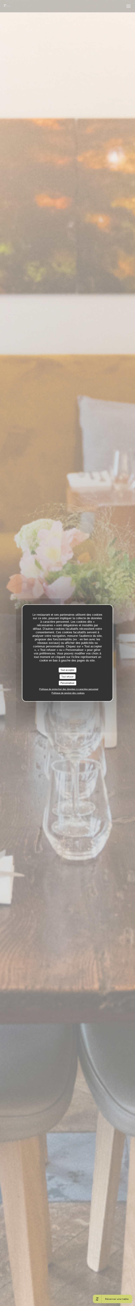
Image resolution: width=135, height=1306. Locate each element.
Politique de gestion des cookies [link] (68, 693)
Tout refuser (67, 676)
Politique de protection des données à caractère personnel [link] (68, 689)
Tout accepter (67, 670)
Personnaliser (67, 683)
